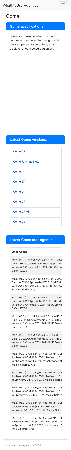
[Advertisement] (35, 96)
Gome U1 (19, 191)
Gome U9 (19, 221)
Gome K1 (19, 171)
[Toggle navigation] (63, 4)
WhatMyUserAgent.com (22, 5)
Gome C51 (20, 151)
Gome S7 (19, 181)
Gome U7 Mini (22, 211)
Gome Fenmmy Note (26, 161)
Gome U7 (19, 201)
